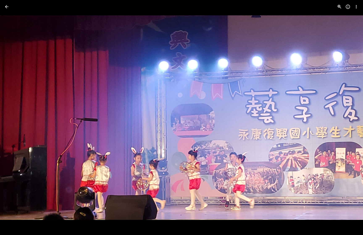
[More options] (356, 7)
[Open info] (348, 7)
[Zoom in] (339, 7)
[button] (12, 117)
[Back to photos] (7, 7)
